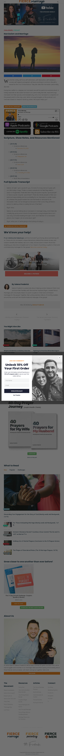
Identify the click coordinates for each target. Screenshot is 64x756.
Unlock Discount (16, 391)
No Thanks (16, 395)
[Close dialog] (59, 358)
